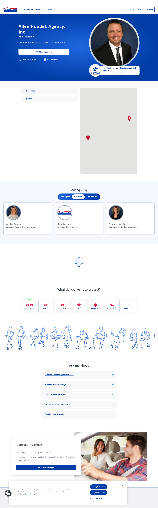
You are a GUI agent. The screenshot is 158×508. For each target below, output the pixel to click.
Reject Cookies (98, 493)
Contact (149, 10)
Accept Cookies (98, 487)
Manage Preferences (98, 498)
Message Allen (45, 52)
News (50, 10)
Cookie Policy (24, 494)
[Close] (122, 485)
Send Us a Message (46, 467)
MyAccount (28, 10)
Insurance (40, 10)
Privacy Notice (35, 494)
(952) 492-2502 (136, 10)
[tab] (65, 196)
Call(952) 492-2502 (29, 60)
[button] (88, 137)
